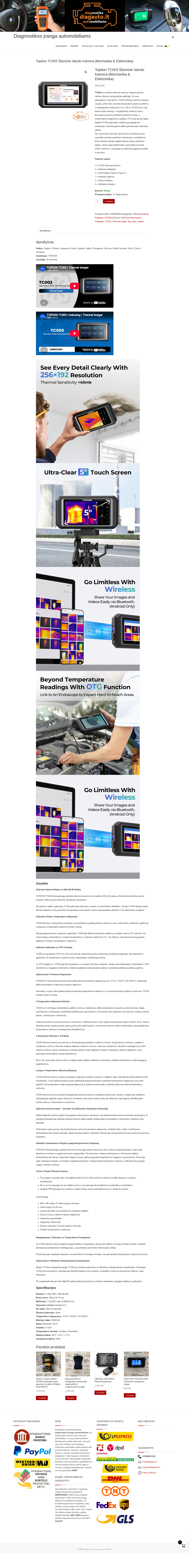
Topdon (140, 221)
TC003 (108, 221)
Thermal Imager (119, 221)
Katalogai (112, 46)
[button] (85, 72)
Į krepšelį (109, 201)
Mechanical (136, 218)
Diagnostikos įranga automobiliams (52, 36)
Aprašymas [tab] (45, 230)
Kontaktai (147, 46)
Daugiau (71, 1398)
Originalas (99, 221)
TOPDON (108, 218)
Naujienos (61, 46)
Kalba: (160, 46)
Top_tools (132, 221)
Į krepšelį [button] (42, 1398)
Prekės (74, 46)
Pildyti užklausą (149, 1472)
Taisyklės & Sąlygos (93, 46)
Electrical (125, 218)
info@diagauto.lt (150, 1462)
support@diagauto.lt (151, 1467)
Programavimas (130, 46)
